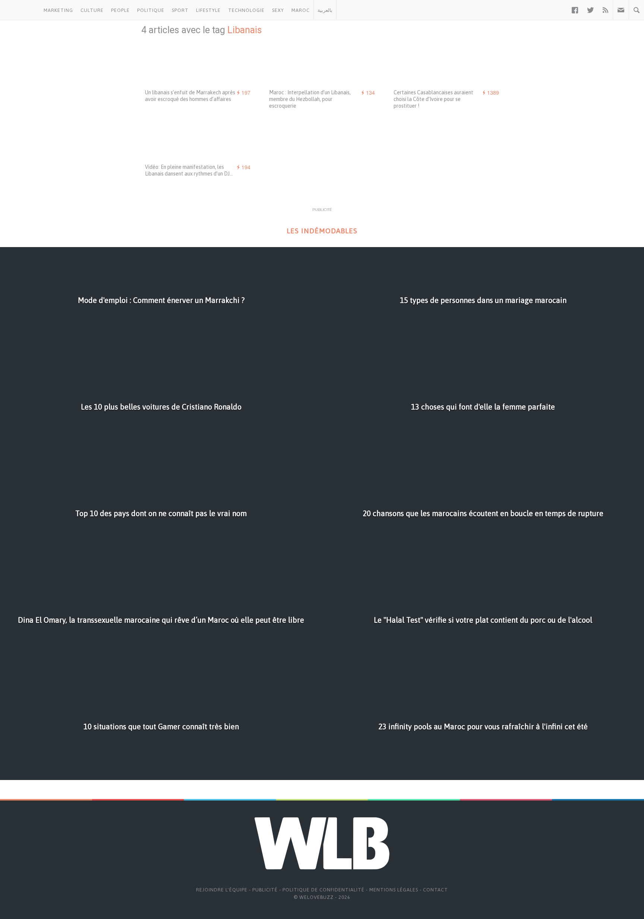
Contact (435, 890)
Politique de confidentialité (323, 890)
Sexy (278, 10)
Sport (180, 10)
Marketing (58, 10)
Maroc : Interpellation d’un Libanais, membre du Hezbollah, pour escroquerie (310, 99)
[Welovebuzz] (20, 10)
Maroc (300, 10)
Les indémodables (322, 230)
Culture (92, 10)
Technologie (246, 10)
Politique (150, 10)
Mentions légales (393, 890)
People (120, 10)
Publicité (265, 890)
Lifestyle (208, 10)
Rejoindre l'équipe (221, 890)
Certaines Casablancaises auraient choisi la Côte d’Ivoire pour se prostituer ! (433, 99)
